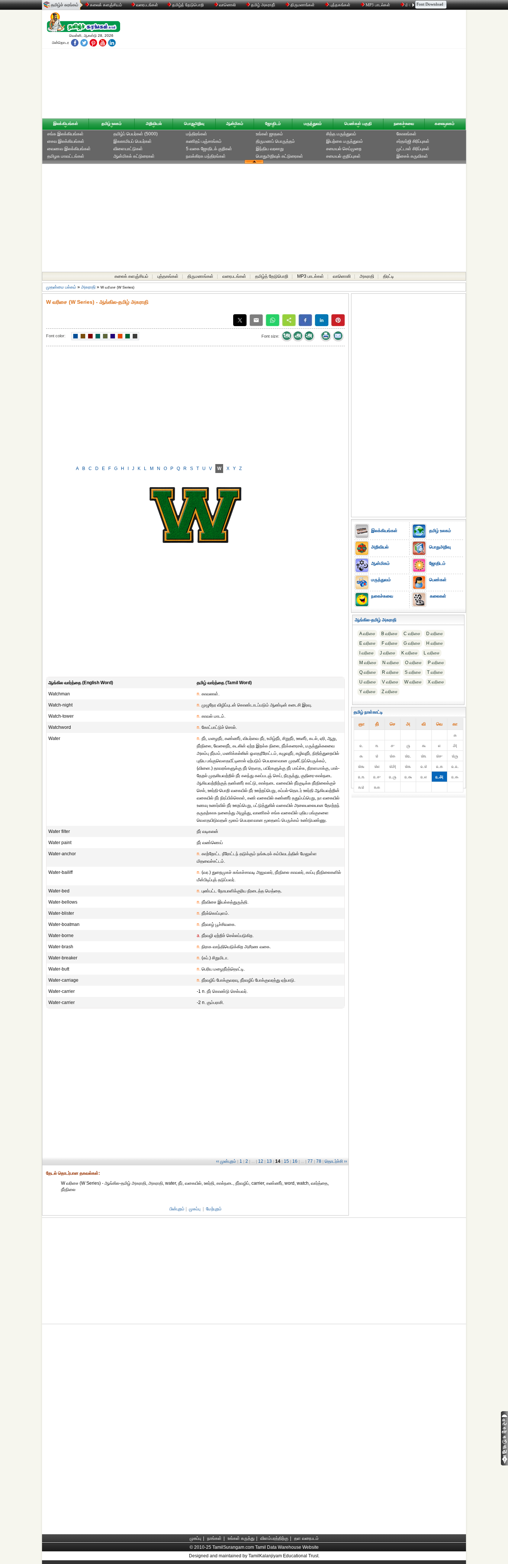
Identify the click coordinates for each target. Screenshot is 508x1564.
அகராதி (367, 276)
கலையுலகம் (444, 123)
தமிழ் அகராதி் (263, 5)
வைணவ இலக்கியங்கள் (69, 148)
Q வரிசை (367, 672)
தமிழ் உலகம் (112, 123)
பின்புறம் (177, 1208)
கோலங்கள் (406, 133)
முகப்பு (194, 1208)
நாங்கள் (214, 1538)
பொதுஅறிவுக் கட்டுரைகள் (279, 156)
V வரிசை (390, 682)
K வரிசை (409, 653)
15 (286, 1161)
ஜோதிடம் (273, 123)
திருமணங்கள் (302, 5)
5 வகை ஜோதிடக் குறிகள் (209, 148)
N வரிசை (390, 662)
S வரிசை (413, 672)
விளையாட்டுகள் (128, 148)
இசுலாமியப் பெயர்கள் (132, 141)
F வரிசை (390, 643)
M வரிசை (367, 662)
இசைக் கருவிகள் (412, 156)
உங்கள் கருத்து (241, 1538)
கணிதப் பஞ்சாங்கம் (204, 141)
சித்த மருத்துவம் (341, 133)
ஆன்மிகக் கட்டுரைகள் (134, 156)
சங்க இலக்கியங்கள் (65, 133)
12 (260, 1161)
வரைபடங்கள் (146, 5)
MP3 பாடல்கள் (377, 5)
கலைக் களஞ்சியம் (105, 5)
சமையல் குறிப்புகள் (343, 156)
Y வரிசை (367, 691)
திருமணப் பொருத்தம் (275, 141)
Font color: (55, 336)
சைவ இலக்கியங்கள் (65, 141)
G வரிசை (411, 643)
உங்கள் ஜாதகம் (269, 133)
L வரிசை (432, 653)
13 (269, 1161)
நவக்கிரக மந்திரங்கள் (206, 156)
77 (310, 1161)
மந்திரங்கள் (196, 133)
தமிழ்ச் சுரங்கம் (64, 4)
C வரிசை (411, 633)
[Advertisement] (325, 66)
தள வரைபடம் (306, 1538)
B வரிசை (389, 633)
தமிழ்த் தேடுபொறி (188, 5)
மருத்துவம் (313, 123)
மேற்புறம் (214, 1208)
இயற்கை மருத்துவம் (344, 141)
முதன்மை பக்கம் (61, 287)
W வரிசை (413, 682)
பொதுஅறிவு (194, 123)
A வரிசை (367, 633)
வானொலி (227, 5)
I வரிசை (366, 653)
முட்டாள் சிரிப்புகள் (413, 148)
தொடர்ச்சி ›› (336, 1161)
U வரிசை (367, 682)
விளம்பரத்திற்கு (274, 1538)
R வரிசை (390, 672)
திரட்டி (388, 276)
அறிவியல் (154, 123)
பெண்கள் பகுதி (358, 123)
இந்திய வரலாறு (270, 148)
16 (295, 1161)
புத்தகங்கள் (340, 5)
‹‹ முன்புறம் (226, 1161)
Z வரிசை (390, 691)
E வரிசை (367, 643)
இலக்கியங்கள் (65, 123)
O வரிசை (413, 662)
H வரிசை (434, 643)
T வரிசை (435, 672)
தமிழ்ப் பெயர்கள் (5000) (135, 133)
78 (318, 1161)
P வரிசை (436, 662)
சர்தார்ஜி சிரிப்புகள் (413, 141)
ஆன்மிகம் (234, 123)
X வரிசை (436, 682)
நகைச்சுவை (404, 123)
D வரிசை (434, 633)
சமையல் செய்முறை (343, 148)
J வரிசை (387, 653)
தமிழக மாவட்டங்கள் (65, 156)
